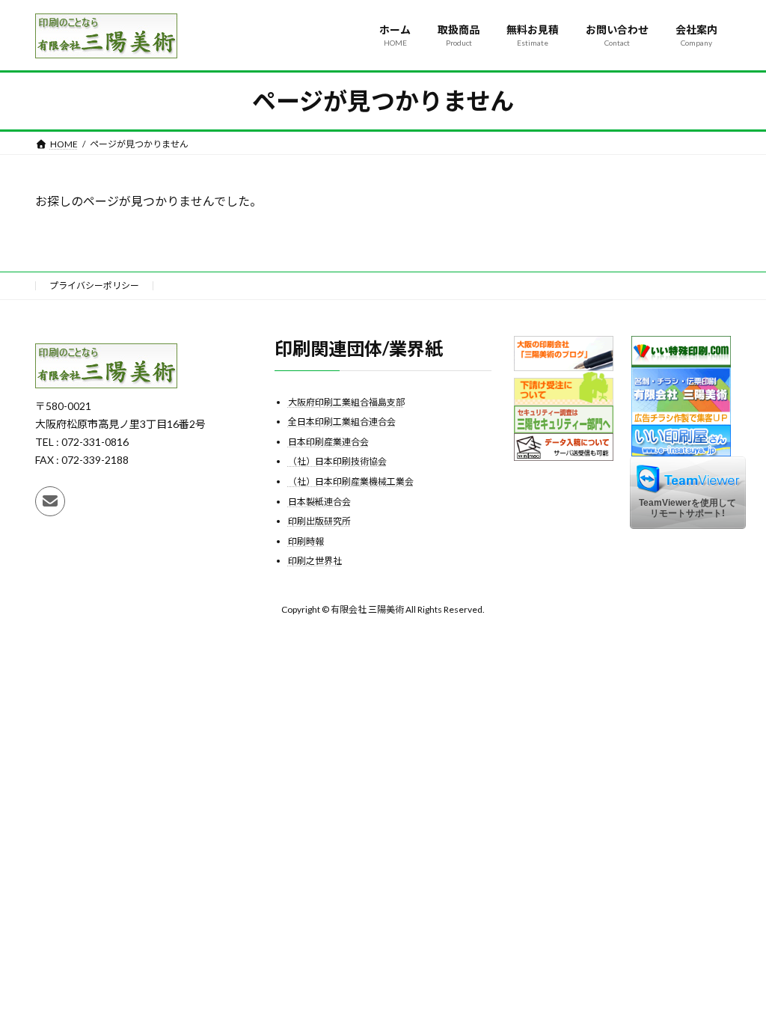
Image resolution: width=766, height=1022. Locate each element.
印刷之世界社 (315, 560)
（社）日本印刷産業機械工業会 (351, 481)
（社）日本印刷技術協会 (337, 461)
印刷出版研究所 (319, 521)
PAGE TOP (733, 977)
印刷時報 (306, 540)
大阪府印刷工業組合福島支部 (346, 401)
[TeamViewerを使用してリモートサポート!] (688, 524)
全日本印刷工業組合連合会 (342, 421)
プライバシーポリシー (94, 285)
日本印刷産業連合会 (328, 441)
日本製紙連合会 (319, 501)
